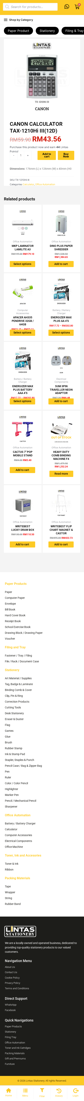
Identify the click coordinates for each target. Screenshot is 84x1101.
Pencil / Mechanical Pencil (20, 800)
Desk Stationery (14, 713)
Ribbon (9, 869)
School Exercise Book (17, 627)
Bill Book (10, 609)
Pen (7, 771)
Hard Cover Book (15, 615)
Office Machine (14, 846)
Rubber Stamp (13, 748)
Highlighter (11, 789)
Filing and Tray (15, 647)
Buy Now (66, 155)
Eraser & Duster (14, 719)
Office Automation (45, 184)
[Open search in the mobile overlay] (30, 7)
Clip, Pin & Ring (14, 695)
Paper (8, 592)
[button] (42, 1090)
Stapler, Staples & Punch (19, 759)
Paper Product (18, 31)
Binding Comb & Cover (18, 690)
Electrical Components (18, 841)
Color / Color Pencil (16, 783)
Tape (8, 886)
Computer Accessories (18, 835)
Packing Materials (17, 878)
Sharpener (11, 806)
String (8, 898)
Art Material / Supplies (18, 678)
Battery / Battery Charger (20, 823)
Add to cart (46, 155)
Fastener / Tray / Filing (18, 655)
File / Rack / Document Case (22, 661)
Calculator (28, 184)
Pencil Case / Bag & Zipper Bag (23, 765)
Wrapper (10, 892)
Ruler (8, 777)
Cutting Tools (13, 707)
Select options (22, 263)
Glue (7, 736)
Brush (8, 742)
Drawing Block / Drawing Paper (24, 632)
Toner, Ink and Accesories (23, 855)
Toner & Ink (11, 863)
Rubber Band (13, 903)
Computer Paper (15, 597)
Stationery (47, 31)
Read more (61, 473)
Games (9, 730)
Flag (7, 724)
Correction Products (17, 701)
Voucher (10, 638)
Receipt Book (13, 621)
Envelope (10, 603)
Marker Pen (12, 794)
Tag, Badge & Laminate (19, 684)
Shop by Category (21, 19)
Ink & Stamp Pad (15, 754)
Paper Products (16, 584)
